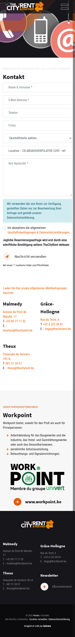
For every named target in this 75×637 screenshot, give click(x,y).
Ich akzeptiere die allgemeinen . (39, 230)
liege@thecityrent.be (58, 329)
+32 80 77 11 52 (16, 321)
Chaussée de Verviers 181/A (18, 580)
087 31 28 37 (14, 363)
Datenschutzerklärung (59, 619)
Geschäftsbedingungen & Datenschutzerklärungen (38, 232)
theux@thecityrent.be (21, 368)
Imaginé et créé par (37, 626)
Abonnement (61, 586)
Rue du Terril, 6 (49, 319)
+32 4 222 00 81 (53, 324)
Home (36, 615)
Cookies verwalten (38, 619)
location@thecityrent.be (17, 330)
